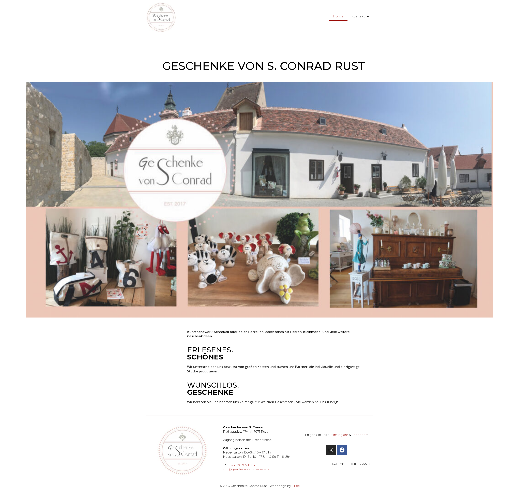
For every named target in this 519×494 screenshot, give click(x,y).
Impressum (360, 463)
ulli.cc (296, 486)
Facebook (359, 435)
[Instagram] (331, 450)
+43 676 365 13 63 (242, 465)
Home (338, 16)
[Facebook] (342, 450)
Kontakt (358, 16)
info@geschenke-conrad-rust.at (246, 469)
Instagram (340, 435)
